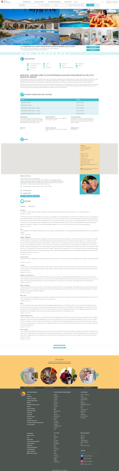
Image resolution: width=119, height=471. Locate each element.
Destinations (67, 2)
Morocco (56, 414)
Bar (81, 407)
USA (55, 429)
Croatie (55, 399)
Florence (56, 455)
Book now (93, 47)
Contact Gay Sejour (32, 453)
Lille (55, 452)
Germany (56, 402)
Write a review (32, 206)
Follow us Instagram (87, 461)
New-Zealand (57, 416)
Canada (55, 398)
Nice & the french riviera (45, 48)
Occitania (29, 418)
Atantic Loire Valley (31, 398)
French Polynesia (31, 408)
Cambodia (56, 396)
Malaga (55, 460)
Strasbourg (56, 448)
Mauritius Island (57, 411)
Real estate (83, 417)
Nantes (55, 450)
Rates (43, 53)
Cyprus (55, 401)
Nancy (55, 447)
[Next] (116, 237)
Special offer (30, 439)
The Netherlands (57, 426)
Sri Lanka (56, 421)
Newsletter (29, 445)
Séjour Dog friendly (85, 445)
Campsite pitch (84, 399)
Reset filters (97, 7)
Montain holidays (84, 442)
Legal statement (31, 449)
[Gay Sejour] (6, 1)
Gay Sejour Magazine (32, 447)
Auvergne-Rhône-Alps (32, 400)
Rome (55, 453)
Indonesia (56, 406)
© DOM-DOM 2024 (56, 470)
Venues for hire (84, 409)
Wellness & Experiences (54, 2)
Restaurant (83, 402)
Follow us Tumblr (87, 464)
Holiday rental (84, 398)
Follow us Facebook (88, 455)
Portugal (56, 417)
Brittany (29, 402)
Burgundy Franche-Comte (33, 404)
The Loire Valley (31, 424)
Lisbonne (56, 457)
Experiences (83, 411)
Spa (81, 443)
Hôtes (58, 53)
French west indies (31, 410)
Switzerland (56, 422)
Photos (23, 53)
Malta (55, 409)
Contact (93, 50)
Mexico (55, 412)
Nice (55, 445)
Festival (82, 412)
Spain (55, 419)
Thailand (56, 424)
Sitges (55, 458)
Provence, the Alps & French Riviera (31, 48)
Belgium (56, 394)
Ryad (82, 401)
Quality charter (30, 435)
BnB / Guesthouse (54, 48)
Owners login (115, 1)
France (21, 48)
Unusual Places (84, 440)
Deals (75, 2)
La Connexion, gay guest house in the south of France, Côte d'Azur (34, 49)
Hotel (82, 396)
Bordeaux (56, 440)
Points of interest (84, 416)
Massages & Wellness (85, 404)
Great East (29, 412)
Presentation (30, 433)
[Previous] (2, 237)
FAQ (28, 437)
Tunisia (55, 427)
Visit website (36, 196)
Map (51, 53)
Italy (55, 407)
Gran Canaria (57, 461)
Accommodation (27, 2)
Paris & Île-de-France (32, 420)
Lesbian (82, 438)
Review (67, 53)
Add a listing (108, 1)
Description (34, 53)
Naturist (82, 437)
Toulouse (56, 442)
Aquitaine (29, 396)
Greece (55, 404)
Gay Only (83, 435)
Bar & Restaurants (39, 2)
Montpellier (56, 443)
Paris (55, 435)
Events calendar (31, 443)
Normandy (29, 414)
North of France (30, 416)
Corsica (29, 406)
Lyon (55, 438)
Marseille (56, 437)
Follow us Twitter (87, 458)
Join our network (31, 451)
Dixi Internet (64, 470)
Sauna (82, 406)
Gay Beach (83, 414)
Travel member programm (33, 441)
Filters (97, 5)
